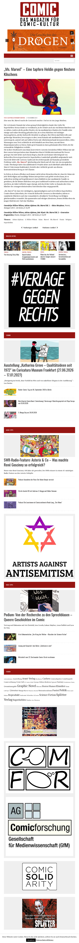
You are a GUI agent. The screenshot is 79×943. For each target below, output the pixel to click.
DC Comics (27, 682)
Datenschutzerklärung (44, 940)
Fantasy (60, 682)
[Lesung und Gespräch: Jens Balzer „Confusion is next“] (10, 650)
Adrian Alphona (17, 219)
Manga (20, 690)
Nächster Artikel (49, 227)
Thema (6, 252)
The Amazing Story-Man (11, 254)
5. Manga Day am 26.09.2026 (27, 412)
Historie (39, 686)
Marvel (46, 219)
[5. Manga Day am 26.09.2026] (10, 417)
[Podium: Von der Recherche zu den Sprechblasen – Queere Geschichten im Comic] (39, 610)
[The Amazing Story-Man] (12, 249)
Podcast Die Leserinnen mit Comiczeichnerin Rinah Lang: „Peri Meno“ (40, 502)
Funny (72, 682)
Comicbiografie (67, 679)
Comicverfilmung (10, 682)
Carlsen (46, 678)
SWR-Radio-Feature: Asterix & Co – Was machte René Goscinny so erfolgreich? (36, 462)
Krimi (67, 686)
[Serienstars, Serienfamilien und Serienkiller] (67, 249)
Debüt (31, 682)
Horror (45, 686)
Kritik (24, 252)
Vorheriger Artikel (30, 227)
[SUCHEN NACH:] (63, 60)
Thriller (28, 700)
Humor (52, 686)
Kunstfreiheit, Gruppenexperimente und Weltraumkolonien (30, 256)
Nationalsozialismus (45, 691)
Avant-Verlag (28, 678)
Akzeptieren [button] (30, 940)
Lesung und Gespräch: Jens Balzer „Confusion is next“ (35, 646)
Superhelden (8, 222)
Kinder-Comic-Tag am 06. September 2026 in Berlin (34, 389)
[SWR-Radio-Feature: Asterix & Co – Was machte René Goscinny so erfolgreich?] (39, 455)
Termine (8, 335)
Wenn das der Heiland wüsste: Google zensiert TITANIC (47, 256)
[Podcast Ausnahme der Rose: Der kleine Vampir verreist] (10, 484)
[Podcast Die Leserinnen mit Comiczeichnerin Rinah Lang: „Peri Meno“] (10, 507)
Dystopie (36, 682)
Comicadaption (56, 679)
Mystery (31, 690)
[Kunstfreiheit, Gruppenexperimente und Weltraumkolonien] (30, 249)
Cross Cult (20, 682)
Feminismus (67, 682)
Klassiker (60, 686)
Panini (62, 219)
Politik (63, 690)
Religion (68, 219)
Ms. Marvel (22, 162)
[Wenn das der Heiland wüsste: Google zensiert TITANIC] (48, 249)
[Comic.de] (39, 14)
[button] (39, 40)
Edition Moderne (45, 682)
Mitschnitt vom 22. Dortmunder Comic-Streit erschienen (36, 657)
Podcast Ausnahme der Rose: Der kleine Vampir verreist (36, 479)
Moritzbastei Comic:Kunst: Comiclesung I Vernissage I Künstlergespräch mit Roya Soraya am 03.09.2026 (46, 402)
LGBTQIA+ (6, 690)
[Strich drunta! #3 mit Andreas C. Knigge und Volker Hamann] (10, 495)
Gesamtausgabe (10, 686)
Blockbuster (39, 679)
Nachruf (36, 690)
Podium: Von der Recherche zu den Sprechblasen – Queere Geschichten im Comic (38, 617)
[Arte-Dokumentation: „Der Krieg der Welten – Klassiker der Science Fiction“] (10, 639)
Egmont (53, 682)
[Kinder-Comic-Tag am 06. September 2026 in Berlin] (10, 394)
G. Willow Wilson (31, 219)
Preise (68, 690)
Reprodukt (14, 695)
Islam (40, 219)
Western (37, 700)
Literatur (14, 690)
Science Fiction (47, 695)
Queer (71, 690)
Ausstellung (17, 679)
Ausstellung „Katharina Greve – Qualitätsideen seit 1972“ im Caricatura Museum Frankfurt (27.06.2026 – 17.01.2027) (39, 369)
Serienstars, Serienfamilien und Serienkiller (65, 256)
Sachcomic (23, 695)
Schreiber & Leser (33, 695)
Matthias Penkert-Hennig (16, 118)
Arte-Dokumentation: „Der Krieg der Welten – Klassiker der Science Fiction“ (42, 634)
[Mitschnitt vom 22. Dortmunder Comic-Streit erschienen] (10, 662)
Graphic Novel (26, 686)
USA (33, 700)
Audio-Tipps (9, 430)
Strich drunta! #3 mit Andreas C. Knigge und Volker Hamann (37, 491)
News (42, 252)
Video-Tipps (9, 585)
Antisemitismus (8, 679)
